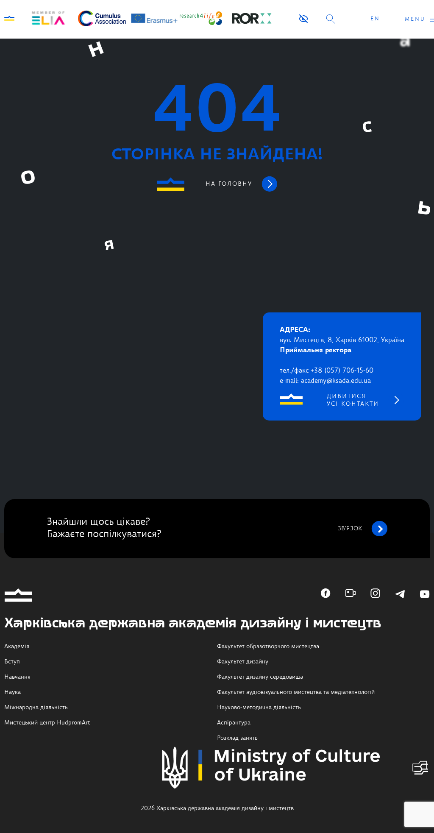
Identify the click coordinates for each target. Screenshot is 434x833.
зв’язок (350, 529)
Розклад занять (237, 738)
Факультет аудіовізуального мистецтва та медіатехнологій (296, 692)
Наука (12, 692)
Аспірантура (233, 723)
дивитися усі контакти (353, 400)
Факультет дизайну (242, 662)
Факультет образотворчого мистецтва (268, 646)
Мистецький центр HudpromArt (47, 723)
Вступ (12, 662)
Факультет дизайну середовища (260, 677)
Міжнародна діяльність (36, 707)
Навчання (17, 677)
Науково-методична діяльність (259, 707)
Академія (16, 646)
